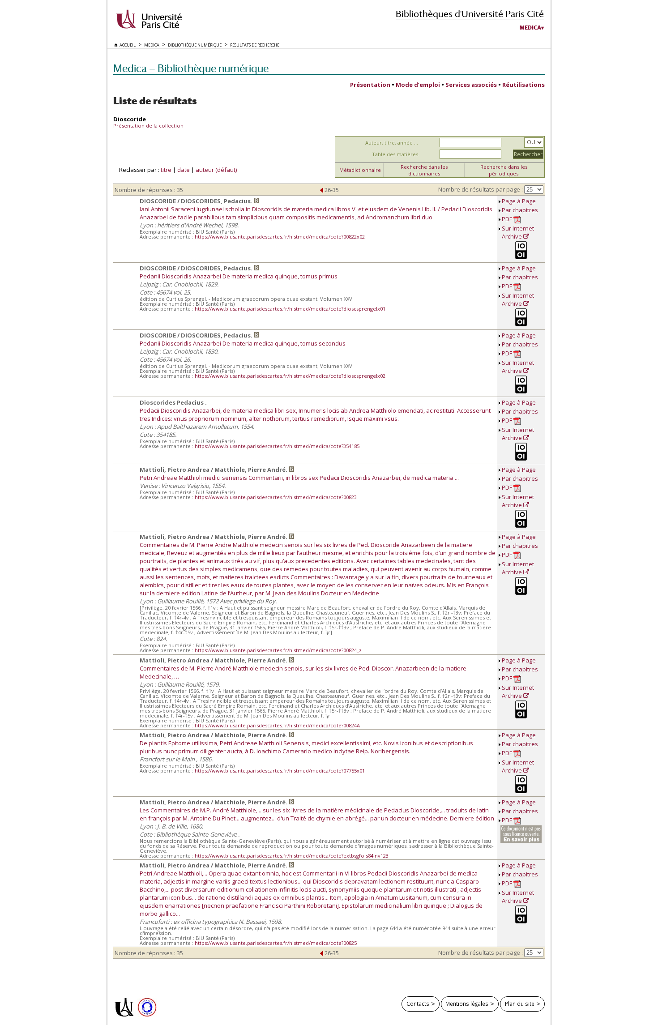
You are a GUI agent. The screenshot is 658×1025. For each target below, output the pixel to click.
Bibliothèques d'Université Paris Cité (470, 14)
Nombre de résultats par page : (480, 189)
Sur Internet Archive (518, 232)
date (183, 170)
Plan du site (519, 1003)
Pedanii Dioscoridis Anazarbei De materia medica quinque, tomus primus (239, 276)
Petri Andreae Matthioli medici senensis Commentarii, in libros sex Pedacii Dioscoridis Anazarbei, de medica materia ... (299, 478)
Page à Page (519, 201)
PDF (507, 219)
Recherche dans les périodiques (503, 170)
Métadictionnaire (360, 170)
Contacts (417, 1003)
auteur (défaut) (216, 170)
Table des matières (395, 154)
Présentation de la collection (148, 125)
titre (166, 170)
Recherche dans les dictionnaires (424, 170)
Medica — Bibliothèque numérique (191, 68)
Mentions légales (466, 1003)
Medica (530, 28)
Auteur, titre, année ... (391, 142)
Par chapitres (520, 210)
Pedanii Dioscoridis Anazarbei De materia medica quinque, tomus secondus (243, 343)
